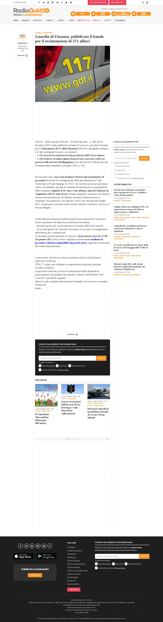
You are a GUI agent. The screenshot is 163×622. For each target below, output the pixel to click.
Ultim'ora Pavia (73, 567)
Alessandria (47, 33)
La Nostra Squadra (74, 550)
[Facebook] (39, 2)
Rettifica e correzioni (126, 602)
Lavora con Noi (73, 584)
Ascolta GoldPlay (99, 2)
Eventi (50, 20)
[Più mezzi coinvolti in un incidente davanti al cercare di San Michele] (98, 391)
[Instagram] (52, 2)
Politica (37, 20)
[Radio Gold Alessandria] (31, 11)
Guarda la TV (119, 2)
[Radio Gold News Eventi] (141, 13)
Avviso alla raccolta (81, 612)
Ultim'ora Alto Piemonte (77, 570)
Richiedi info (35, 575)
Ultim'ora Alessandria (76, 564)
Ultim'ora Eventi (74, 574)
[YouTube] (48, 2)
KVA (124, 619)
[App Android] (66, 2)
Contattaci (74, 589)
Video (71, 20)
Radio (96, 20)
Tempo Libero (136, 218)
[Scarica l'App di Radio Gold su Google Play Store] (46, 556)
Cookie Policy (87, 600)
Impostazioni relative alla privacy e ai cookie (81, 610)
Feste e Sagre (125, 218)
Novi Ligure (125, 237)
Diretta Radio (72, 577)
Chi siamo (71, 547)
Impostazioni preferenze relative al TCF (81, 607)
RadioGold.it (53, 619)
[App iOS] (71, 2)
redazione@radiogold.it (102, 619)
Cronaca (25, 20)
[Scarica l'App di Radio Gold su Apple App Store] (23, 556)
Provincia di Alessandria (96, 406)
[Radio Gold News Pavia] (100, 13)
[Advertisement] (72, 121)
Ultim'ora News (73, 560)
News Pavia (63, 366)
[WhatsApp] (62, 2)
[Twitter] (43, 2)
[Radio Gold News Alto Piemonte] (120, 13)
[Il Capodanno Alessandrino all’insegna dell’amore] (46, 395)
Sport (61, 20)
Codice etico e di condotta (64, 602)
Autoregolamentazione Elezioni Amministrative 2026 (81, 605)
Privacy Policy (64, 370)
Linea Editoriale (80, 602)
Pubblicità (71, 554)
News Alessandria (48, 366)
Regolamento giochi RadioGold (98, 602)
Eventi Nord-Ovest (78, 366)
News (15, 20)
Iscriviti (101, 358)
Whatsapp (71, 557)
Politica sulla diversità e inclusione (41, 602)
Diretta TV (82, 20)
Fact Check (114, 602)
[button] (22, 55)
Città (107, 20)
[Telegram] (57, 2)
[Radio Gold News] (80, 13)
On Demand (120, 20)
